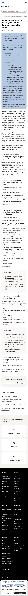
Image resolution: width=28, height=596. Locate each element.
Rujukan (4, 556)
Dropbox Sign (17, 491)
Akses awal (5, 491)
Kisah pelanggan (6, 546)
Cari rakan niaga (6, 563)
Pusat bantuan (5, 6)
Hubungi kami (17, 512)
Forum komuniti (6, 553)
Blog (3, 541)
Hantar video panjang (7, 512)
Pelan (15, 496)
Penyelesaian (5, 486)
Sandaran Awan (6, 522)
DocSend (16, 488)
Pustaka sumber (6, 548)
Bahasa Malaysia (6, 577)
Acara (3, 543)
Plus (15, 476)
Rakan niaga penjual (7, 558)
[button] (3, 11)
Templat (4, 496)
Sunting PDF (5, 525)
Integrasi (4, 481)
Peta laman (17, 526)
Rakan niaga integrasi (7, 561)
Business (16, 481)
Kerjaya (16, 543)
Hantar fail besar (6, 509)
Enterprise (16, 483)
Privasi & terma (17, 514)
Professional (17, 478)
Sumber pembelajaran (19, 528)
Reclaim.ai (16, 493)
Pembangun (5, 551)
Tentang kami (17, 541)
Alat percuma (5, 498)
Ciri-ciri (4, 483)
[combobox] (14, 11)
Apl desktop (5, 476)
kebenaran (14, 242)
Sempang (16, 486)
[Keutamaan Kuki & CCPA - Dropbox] (14, 587)
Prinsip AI (16, 523)
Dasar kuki (16, 517)
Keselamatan (5, 488)
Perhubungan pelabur (19, 546)
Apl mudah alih (6, 478)
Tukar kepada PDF (7, 532)
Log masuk (8, 53)
